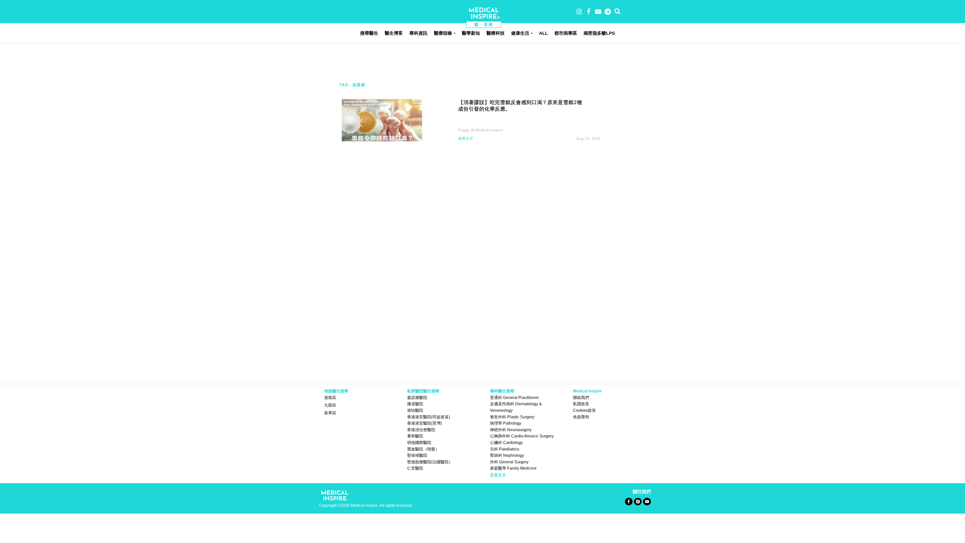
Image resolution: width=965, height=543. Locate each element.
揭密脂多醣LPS (599, 33)
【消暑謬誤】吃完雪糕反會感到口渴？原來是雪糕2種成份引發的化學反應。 (520, 105)
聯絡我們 (581, 397)
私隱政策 (581, 404)
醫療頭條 (443, 33)
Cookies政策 (584, 410)
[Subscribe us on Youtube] (647, 501)
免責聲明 (581, 417)
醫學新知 (471, 33)
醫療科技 (496, 33)
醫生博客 (394, 33)
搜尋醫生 (369, 33)
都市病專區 (565, 33)
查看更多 (498, 475)
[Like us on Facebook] (629, 501)
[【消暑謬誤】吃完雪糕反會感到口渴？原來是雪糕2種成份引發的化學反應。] (382, 120)
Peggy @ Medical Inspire (480, 130)
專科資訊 (418, 33)
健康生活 (520, 33)
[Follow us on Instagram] (638, 501)
